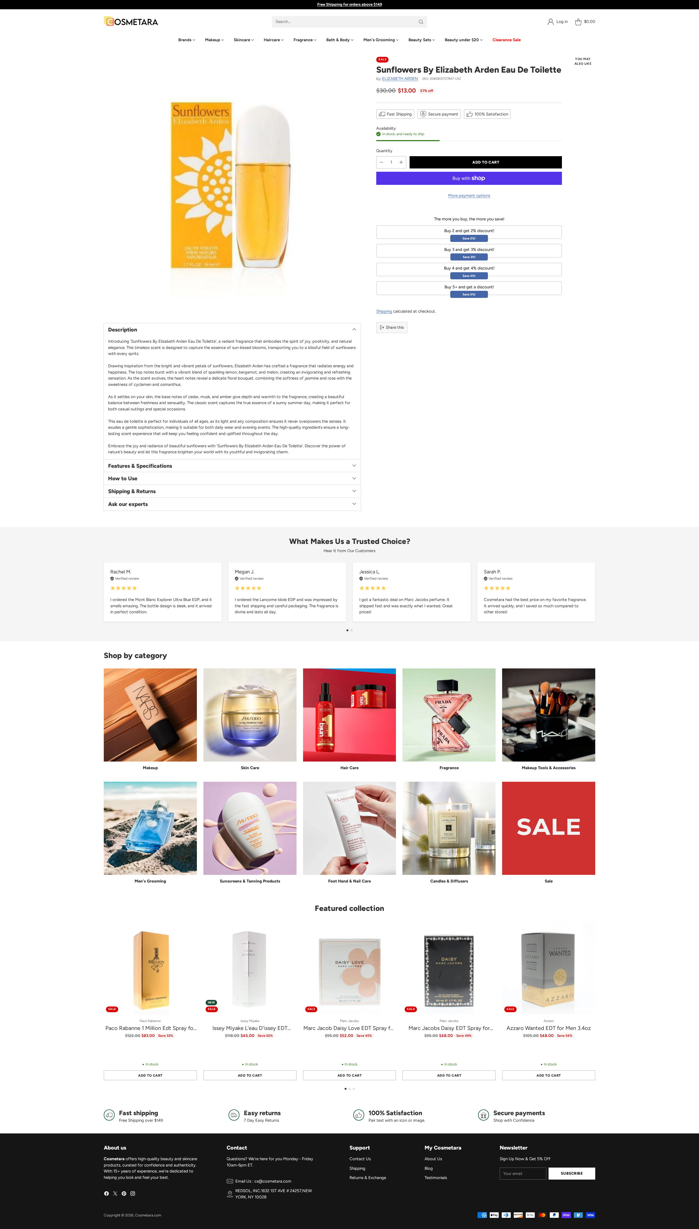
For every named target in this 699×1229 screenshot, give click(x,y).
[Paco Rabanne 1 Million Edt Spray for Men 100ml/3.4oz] (150, 968)
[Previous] (104, 592)
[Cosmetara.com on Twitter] (115, 1194)
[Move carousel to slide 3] (354, 1089)
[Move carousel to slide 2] (352, 630)
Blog (429, 1168)
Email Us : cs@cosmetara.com (263, 1181)
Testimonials (436, 1177)
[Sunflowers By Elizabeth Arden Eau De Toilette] (232, 185)
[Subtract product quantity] (381, 162)
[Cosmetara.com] (131, 22)
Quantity (384, 150)
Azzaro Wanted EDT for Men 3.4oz (549, 1028)
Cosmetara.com (148, 1215)
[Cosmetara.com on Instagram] (132, 1194)
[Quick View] (190, 929)
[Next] (595, 592)
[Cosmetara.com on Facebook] (106, 1194)
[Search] (421, 22)
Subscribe (572, 1173)
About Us (433, 1158)
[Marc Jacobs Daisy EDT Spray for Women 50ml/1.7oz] (449, 968)
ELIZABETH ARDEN (400, 78)
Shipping (384, 311)
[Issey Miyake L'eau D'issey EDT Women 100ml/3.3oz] (250, 968)
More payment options (469, 195)
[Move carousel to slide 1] (347, 630)
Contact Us (360, 1158)
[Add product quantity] (401, 162)
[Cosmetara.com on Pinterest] (124, 1194)
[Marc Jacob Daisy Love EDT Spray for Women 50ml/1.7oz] (349, 968)
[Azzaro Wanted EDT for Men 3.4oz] (548, 968)
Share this (395, 327)
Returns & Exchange (368, 1177)
